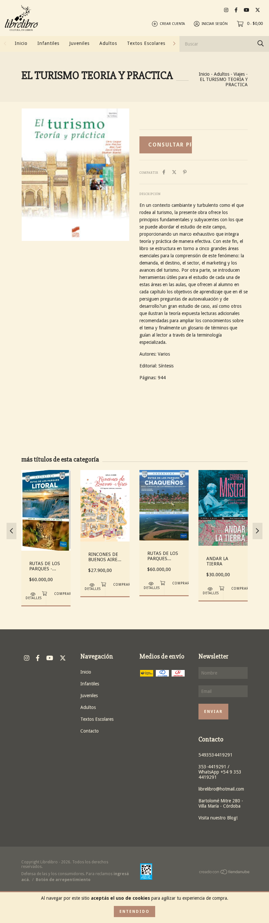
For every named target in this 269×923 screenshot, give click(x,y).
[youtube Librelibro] (246, 10)
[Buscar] (260, 43)
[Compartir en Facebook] (164, 172)
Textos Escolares (146, 43)
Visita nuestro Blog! (218, 817)
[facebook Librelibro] (236, 10)
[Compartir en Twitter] (174, 172)
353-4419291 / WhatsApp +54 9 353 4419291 (219, 772)
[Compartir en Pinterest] (184, 172)
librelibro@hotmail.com (221, 789)
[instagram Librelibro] (226, 10)
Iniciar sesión (215, 24)
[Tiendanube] (224, 872)
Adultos (108, 43)
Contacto (89, 731)
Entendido (134, 911)
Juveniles (79, 43)
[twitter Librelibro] (258, 10)
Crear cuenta (172, 24)
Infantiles (48, 43)
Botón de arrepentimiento (63, 879)
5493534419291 (215, 754)
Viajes (239, 74)
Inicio (21, 43)
